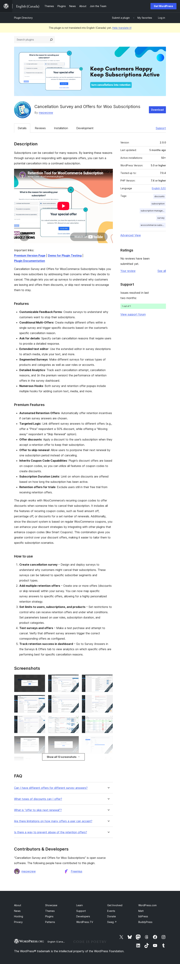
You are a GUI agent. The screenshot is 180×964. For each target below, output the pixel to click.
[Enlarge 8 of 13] (74, 720)
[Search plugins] (51, 39)
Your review (128, 271)
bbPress (143, 916)
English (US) (159, 188)
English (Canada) (57, 941)
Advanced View (130, 235)
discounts (159, 196)
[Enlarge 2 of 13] (74, 679)
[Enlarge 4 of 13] (40, 699)
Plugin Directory (23, 17)
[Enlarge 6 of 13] (108, 699)
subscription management (153, 210)
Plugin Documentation (29, 261)
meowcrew (46, 112)
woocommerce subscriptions (153, 225)
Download (157, 109)
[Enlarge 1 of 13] (40, 679)
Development (85, 128)
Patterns (50, 921)
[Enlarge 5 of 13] (74, 699)
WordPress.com (147, 905)
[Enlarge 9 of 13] (108, 720)
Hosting (18, 916)
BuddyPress (145, 921)
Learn (79, 905)
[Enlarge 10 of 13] (40, 741)
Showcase (51, 905)
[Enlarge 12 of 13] (108, 741)
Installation (61, 128)
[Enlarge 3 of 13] (108, 679)
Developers (83, 916)
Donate (111, 916)
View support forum (133, 314)
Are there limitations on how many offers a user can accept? (53, 821)
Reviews (40, 128)
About (17, 905)
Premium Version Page (29, 255)
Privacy (18, 921)
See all (162, 271)
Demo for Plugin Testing (65, 255)
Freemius (76, 871)
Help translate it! (121, 27)
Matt (141, 910)
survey (161, 218)
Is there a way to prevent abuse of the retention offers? (50, 832)
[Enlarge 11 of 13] (74, 741)
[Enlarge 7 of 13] (40, 720)
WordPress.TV (84, 921)
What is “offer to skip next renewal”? (38, 810)
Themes (50, 910)
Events (111, 910)
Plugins (49, 916)
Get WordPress (163, 6)
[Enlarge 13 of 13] (108, 761)
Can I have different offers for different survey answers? (51, 788)
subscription (158, 203)
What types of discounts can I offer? (38, 799)
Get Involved (114, 905)
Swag (112, 921)
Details (22, 128)
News (17, 910)
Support (161, 128)
